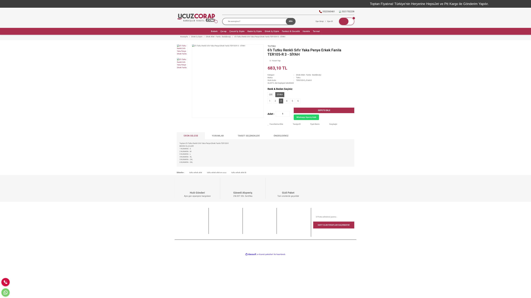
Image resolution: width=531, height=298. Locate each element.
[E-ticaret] (265, 254)
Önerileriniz (281, 136)
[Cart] (346, 21)
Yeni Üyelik (215, 215)
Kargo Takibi (182, 225)
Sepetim (214, 232)
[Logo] (197, 18)
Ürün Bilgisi (191, 136)
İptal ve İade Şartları (253, 222)
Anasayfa (180, 215)
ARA (290, 21)
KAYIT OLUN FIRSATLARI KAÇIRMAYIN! (334, 225)
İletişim (180, 229)
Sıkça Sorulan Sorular (185, 218)
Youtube (282, 225)
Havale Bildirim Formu (185, 222)
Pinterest (282, 229)
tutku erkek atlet (195, 172)
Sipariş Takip (216, 229)
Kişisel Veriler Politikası (254, 225)
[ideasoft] (250, 254)
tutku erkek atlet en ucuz (216, 172)
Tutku (272, 46)
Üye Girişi (214, 218)
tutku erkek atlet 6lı (238, 172)
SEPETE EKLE (324, 110)
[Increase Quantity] (287, 113)
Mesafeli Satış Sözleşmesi (255, 215)
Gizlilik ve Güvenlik (252, 218)
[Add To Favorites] (278, 124)
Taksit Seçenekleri (249, 136)
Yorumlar (218, 136)
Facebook (283, 215)
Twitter (281, 218)
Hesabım (214, 225)
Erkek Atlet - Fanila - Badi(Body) (308, 75)
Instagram (283, 222)
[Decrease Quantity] (278, 113)
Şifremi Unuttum (217, 222)
